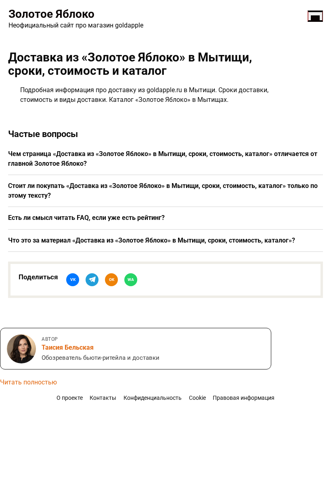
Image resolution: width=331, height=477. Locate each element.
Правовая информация (243, 398)
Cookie (197, 398)
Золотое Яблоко (51, 14)
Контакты (103, 398)
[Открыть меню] (315, 16)
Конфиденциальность (153, 398)
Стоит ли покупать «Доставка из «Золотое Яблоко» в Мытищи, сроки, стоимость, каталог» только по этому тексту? (163, 190)
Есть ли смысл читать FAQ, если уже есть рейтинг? (86, 218)
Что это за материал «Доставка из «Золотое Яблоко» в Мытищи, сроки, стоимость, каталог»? (151, 240)
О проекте (70, 398)
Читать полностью (28, 382)
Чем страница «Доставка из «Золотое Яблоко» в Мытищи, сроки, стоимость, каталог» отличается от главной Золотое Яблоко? (162, 158)
